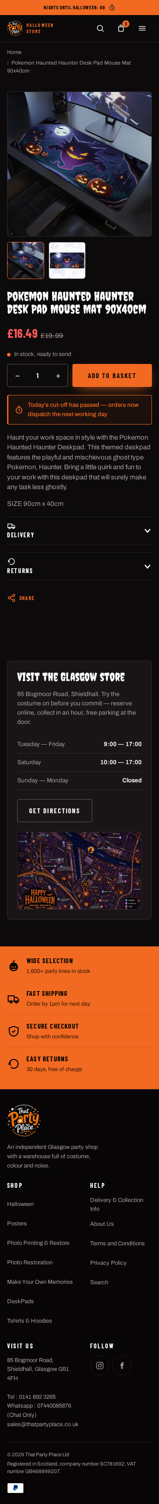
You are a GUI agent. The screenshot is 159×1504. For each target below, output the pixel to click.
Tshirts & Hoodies (29, 1321)
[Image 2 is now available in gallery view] (67, 260)
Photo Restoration (30, 1262)
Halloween (20, 1204)
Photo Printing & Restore (38, 1243)
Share (26, 598)
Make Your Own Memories (40, 1282)
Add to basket (112, 375)
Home (14, 52)
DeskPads (20, 1301)
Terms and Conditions (117, 1243)
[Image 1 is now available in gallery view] (25, 260)
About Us (102, 1224)
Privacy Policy (108, 1263)
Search (99, 1282)
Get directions (54, 811)
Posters (17, 1224)
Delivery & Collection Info (116, 1204)
